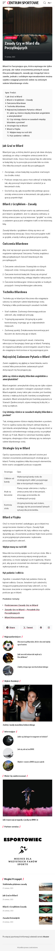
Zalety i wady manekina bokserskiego (19, 725)
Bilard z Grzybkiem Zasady (14, 906)
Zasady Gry (11, 38)
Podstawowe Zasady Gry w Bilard (21, 605)
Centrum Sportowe (22, 3)
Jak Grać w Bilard (10, 895)
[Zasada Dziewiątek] (45, 921)
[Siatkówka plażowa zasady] (45, 887)
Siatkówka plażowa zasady (15, 884)
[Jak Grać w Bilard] (45, 898)
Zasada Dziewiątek (11, 918)
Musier (46, 937)
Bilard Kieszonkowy (14, 617)
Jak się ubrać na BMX (25, 749)
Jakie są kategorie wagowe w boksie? (32, 737)
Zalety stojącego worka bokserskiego (32, 667)
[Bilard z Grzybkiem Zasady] (45, 909)
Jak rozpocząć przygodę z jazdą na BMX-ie (20, 820)
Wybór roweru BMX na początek (30, 762)
